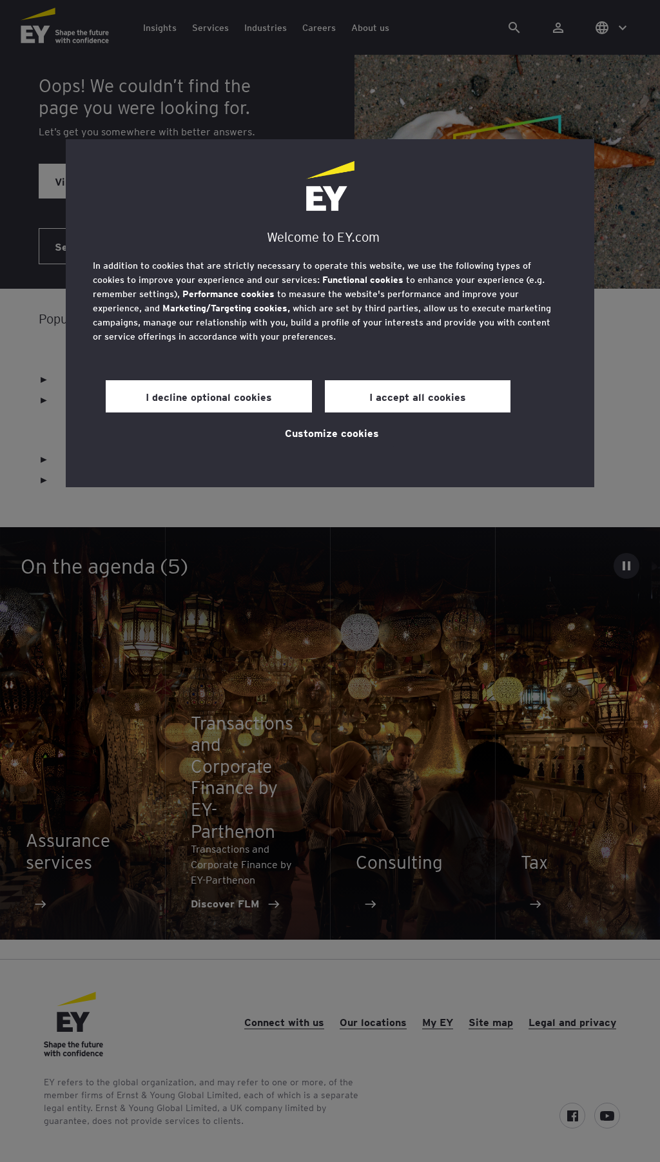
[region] (330, 313)
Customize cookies (332, 432)
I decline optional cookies (209, 396)
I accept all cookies (417, 396)
